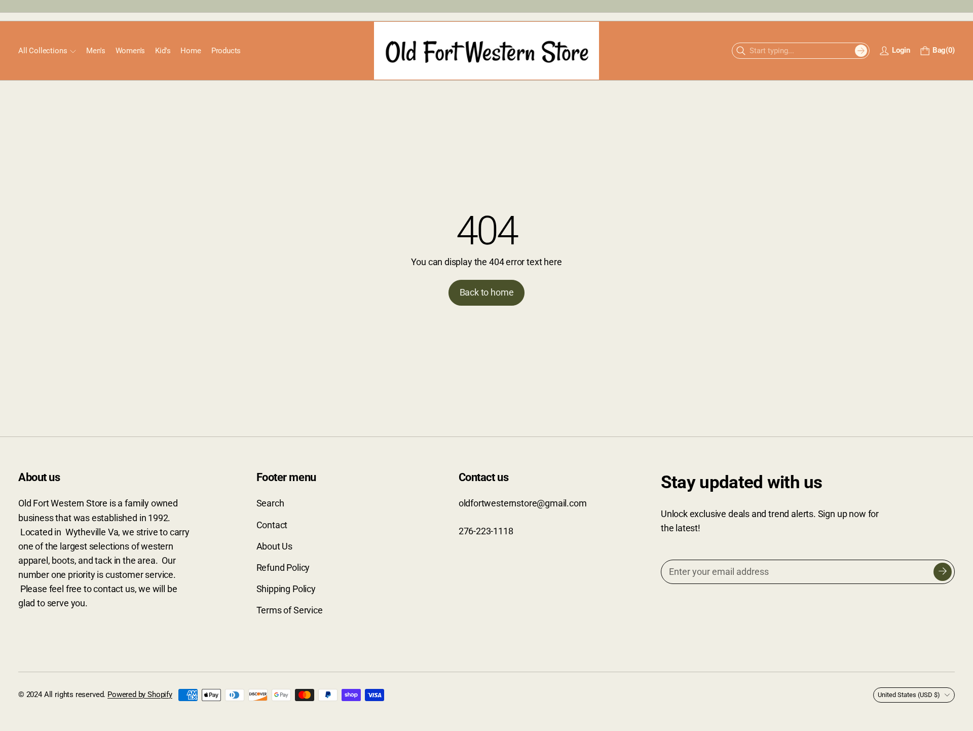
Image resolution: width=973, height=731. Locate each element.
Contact (272, 525)
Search (270, 503)
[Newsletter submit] (942, 572)
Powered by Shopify (139, 694)
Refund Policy (283, 568)
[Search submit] (861, 50)
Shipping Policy (286, 589)
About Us (274, 546)
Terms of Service (289, 610)
